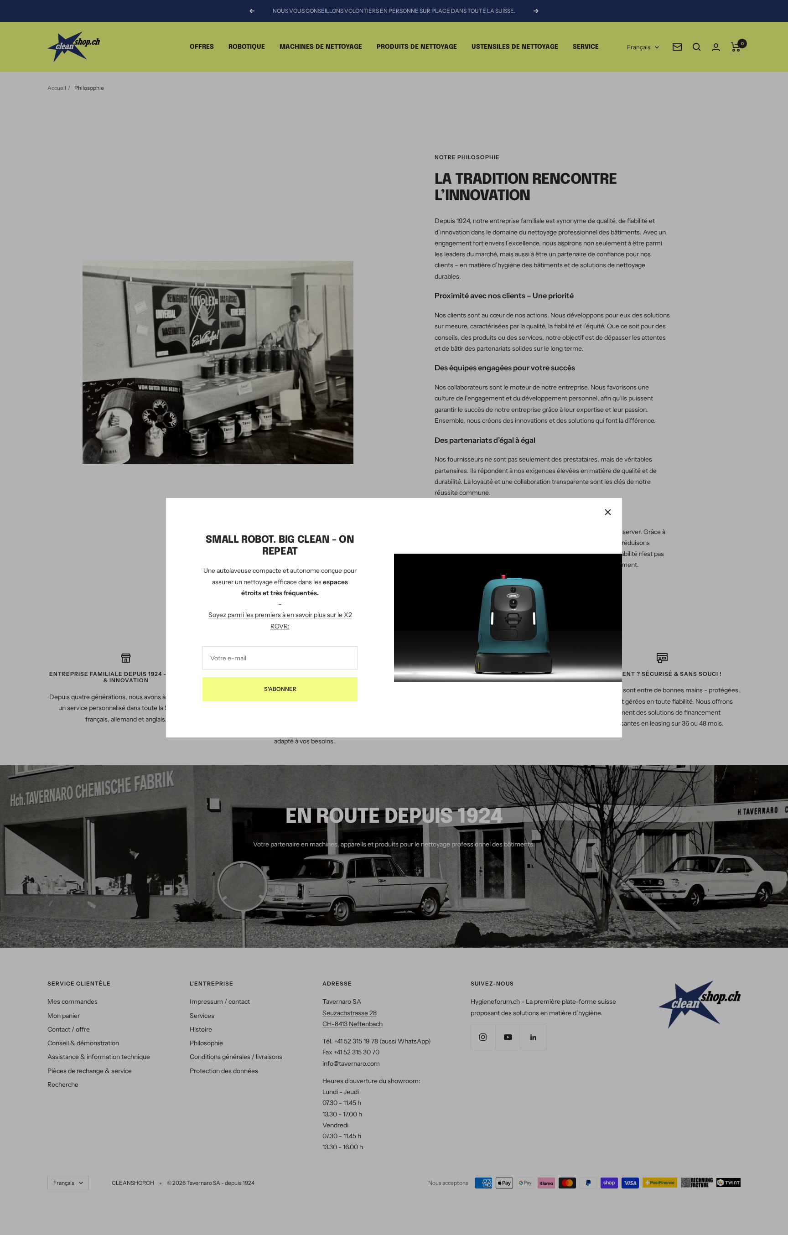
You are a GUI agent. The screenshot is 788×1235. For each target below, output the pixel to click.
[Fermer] (608, 512)
